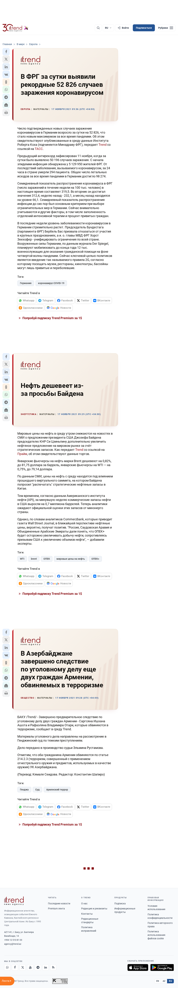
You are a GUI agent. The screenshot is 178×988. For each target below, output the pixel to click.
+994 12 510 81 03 (13, 940)
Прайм (22, 454)
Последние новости (59, 903)
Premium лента (56, 908)
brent (34, 558)
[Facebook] (15, 967)
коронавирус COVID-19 (51, 283)
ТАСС (39, 149)
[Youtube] (30, 967)
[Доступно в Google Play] (162, 967)
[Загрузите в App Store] (137, 967)
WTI (22, 558)
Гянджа (24, 789)
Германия (25, 283)
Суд (37, 789)
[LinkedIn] (45, 967)
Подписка (120, 903)
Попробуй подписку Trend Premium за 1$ (52, 318)
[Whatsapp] (7, 967)
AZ (164, 981)
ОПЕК (46, 558)
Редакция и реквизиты (94, 908)
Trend (103, 144)
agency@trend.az (12, 944)
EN (157, 981)
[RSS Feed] (53, 967)
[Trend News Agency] (14, 901)
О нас (84, 903)
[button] (6, 51)
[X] (22, 967)
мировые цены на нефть (70, 558)
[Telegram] (38, 967)
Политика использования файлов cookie (156, 935)
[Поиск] (98, 27)
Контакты (87, 913)
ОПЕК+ (95, 558)
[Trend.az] (15, 28)
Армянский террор (57, 789)
